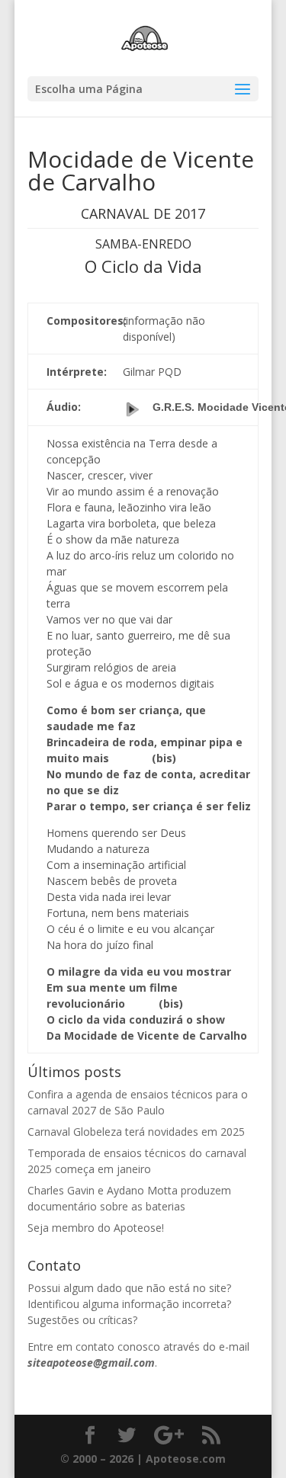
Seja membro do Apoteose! (95, 1227)
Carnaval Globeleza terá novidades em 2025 (136, 1131)
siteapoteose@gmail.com (91, 1362)
